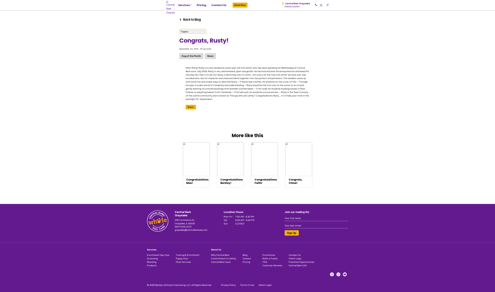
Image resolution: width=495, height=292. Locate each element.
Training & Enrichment (187, 255)
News (210, 56)
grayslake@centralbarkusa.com (191, 230)
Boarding (151, 262)
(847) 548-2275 (183, 226)
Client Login (295, 258)
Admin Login (265, 285)
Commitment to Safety (223, 258)
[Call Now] (316, 5)
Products (151, 265)
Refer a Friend (269, 258)
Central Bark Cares (221, 262)
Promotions (268, 255)
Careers (247, 258)
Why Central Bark (220, 255)
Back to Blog (192, 19)
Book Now (240, 5)
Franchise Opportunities (301, 262)
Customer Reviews (272, 265)
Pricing (201, 5)
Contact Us (218, 5)
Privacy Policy (228, 285)
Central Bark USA (298, 265)
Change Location (292, 6)
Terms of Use (247, 285)
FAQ (264, 262)
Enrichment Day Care (158, 255)
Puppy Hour (182, 258)
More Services (183, 262)
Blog (245, 255)
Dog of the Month (191, 56)
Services (184, 5)
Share (190, 107)
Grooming (152, 258)
